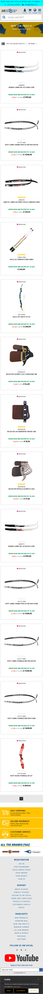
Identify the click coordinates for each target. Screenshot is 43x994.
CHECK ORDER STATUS (21, 870)
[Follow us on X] (21, 950)
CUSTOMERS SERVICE (21, 904)
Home (15, 29)
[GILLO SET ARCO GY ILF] (21, 297)
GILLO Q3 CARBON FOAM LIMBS (21, 259)
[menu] (40, 8)
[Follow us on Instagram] (17, 950)
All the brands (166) (15, 844)
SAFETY (22, 907)
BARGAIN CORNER (21, 927)
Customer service (20, 832)
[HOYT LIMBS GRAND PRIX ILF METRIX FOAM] (21, 584)
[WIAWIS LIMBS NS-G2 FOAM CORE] (21, 68)
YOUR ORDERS (21, 873)
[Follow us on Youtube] (21, 958)
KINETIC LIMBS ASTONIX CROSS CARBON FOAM (22, 202)
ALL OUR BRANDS (21, 930)
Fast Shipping (17, 810)
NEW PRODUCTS (21, 918)
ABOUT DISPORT (21, 889)
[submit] (41, 970)
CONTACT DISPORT (21, 892)
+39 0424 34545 (13, 5)
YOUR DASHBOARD (21, 867)
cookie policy (16, 986)
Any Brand (31, 43)
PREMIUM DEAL (21, 921)
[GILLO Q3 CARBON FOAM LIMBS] (21, 240)
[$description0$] (26, 851)
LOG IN (21, 864)
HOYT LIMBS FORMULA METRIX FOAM (21, 718)
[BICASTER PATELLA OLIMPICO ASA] (21, 469)
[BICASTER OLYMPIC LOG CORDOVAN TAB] (21, 354)
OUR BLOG (21, 936)
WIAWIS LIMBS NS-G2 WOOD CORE (21, 546)
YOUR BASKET (21, 876)
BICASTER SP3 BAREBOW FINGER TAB (21, 432)
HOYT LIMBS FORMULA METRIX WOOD (21, 661)
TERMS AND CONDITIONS (21, 898)
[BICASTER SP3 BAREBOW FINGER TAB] (21, 412)
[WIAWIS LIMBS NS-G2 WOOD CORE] (21, 527)
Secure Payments (20, 821)
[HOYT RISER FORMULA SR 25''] (21, 756)
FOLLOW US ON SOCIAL (21, 895)
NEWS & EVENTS (21, 933)
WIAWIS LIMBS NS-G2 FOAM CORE (21, 87)
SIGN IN (21, 879)
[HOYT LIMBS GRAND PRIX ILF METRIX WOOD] (21, 125)
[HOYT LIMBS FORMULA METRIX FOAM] (21, 699)
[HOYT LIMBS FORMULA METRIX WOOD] (21, 641)
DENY (9, 990)
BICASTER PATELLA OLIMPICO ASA (21, 489)
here (24, 973)
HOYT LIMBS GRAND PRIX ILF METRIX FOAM (21, 604)
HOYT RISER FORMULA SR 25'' (21, 776)
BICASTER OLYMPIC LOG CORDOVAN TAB (21, 374)
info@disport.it (30, 5)
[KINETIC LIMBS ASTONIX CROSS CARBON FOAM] (21, 182)
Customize (20, 990)
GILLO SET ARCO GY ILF (21, 317)
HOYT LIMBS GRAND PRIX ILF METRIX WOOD (21, 145)
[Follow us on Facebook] (25, 950)
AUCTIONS (21, 939)
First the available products (15, 43)
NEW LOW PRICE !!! (24, 29)
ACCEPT (34, 990)
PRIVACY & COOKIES (21, 901)
